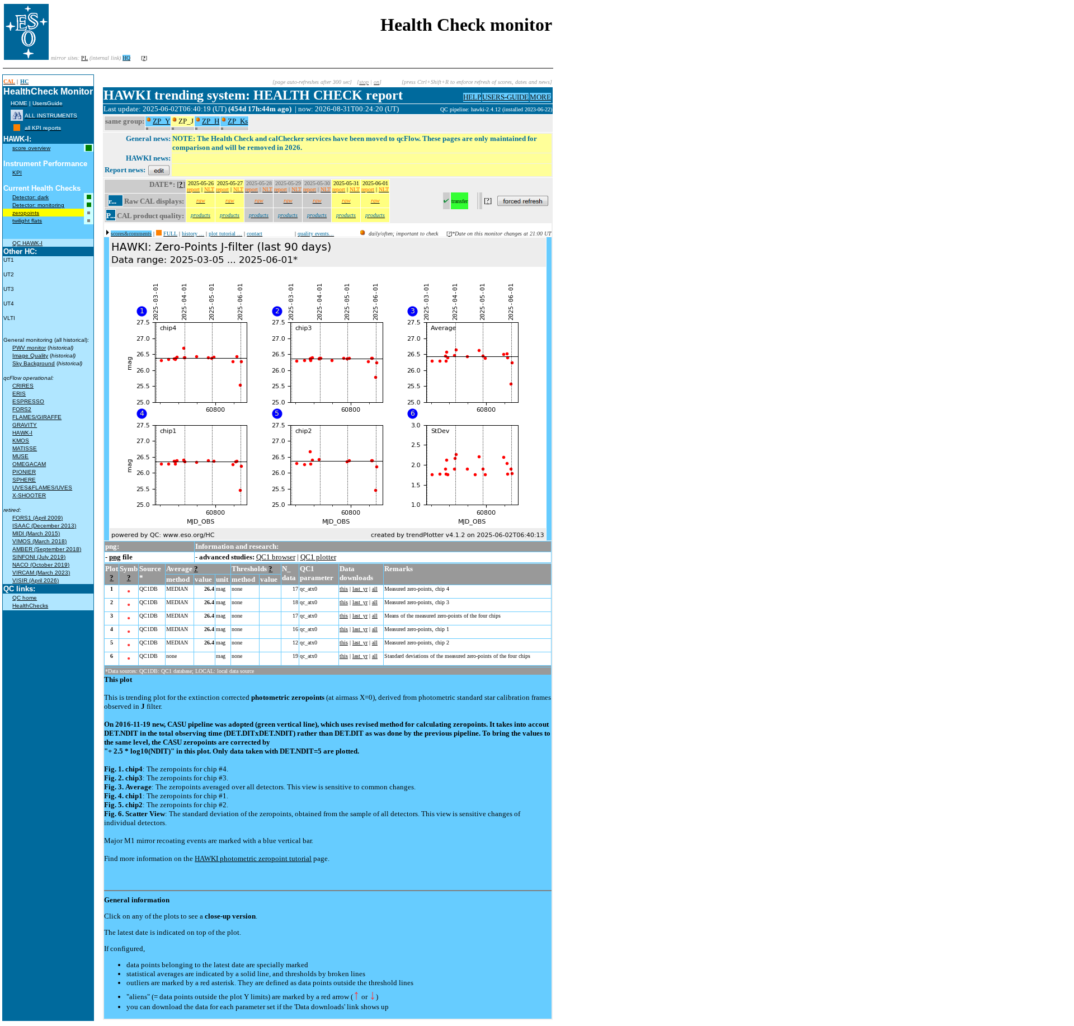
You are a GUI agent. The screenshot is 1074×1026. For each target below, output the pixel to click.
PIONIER (24, 472)
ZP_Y (161, 121)
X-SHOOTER (29, 495)
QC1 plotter (318, 557)
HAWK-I (22, 433)
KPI (17, 173)
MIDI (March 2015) (36, 533)
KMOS (20, 440)
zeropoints (25, 213)
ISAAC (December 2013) (44, 526)
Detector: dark (30, 197)
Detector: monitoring (38, 205)
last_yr (360, 589)
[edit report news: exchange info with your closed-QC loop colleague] (159, 170)
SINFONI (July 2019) (38, 557)
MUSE (20, 456)
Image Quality (30, 355)
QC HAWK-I (27, 243)
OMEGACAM (29, 464)
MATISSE (24, 448)
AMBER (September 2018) (46, 549)
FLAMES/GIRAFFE (37, 417)
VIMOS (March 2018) (39, 541)
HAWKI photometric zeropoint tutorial (253, 858)
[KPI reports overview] (16, 128)
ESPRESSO (28, 401)
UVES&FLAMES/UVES (42, 487)
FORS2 (21, 409)
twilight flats (27, 221)
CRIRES (23, 386)
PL (84, 58)
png (115, 557)
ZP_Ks (238, 121)
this (344, 589)
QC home (24, 598)
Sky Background (33, 363)
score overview (31, 148)
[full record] (159, 233)
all (375, 589)
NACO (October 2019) (40, 565)
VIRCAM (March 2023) (41, 573)
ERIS (19, 393)
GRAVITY (24, 425)
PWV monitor (29, 348)
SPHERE (24, 480)
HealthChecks (30, 606)
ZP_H (210, 121)
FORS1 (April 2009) (37, 518)
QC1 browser (275, 557)
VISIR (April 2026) (35, 580)
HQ (126, 58)
